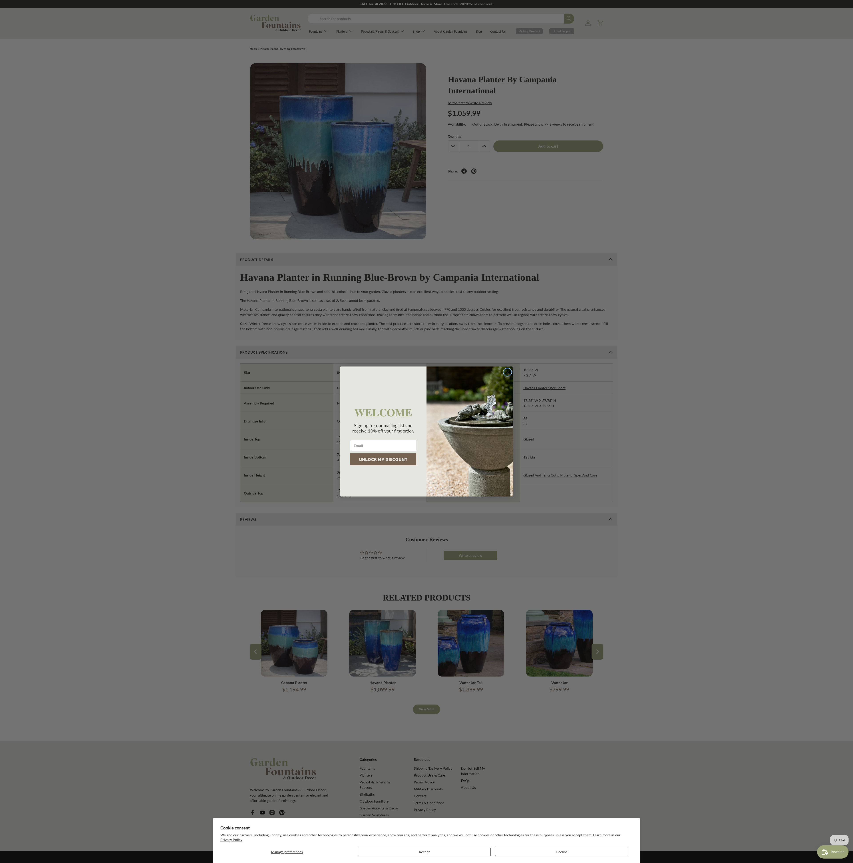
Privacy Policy (231, 839)
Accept (424, 852)
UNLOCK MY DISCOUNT (383, 459)
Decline (562, 852)
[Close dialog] (507, 372)
